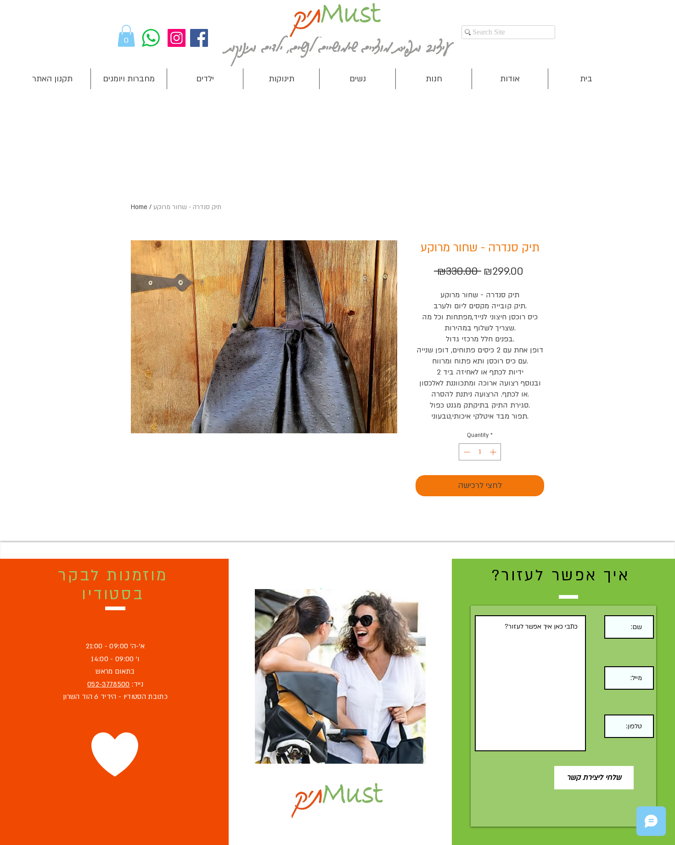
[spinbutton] (480, 452)
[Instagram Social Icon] (177, 38)
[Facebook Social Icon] (199, 38)
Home (139, 207)
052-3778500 (108, 684)
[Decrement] (466, 452)
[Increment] (494, 452)
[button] (126, 36)
